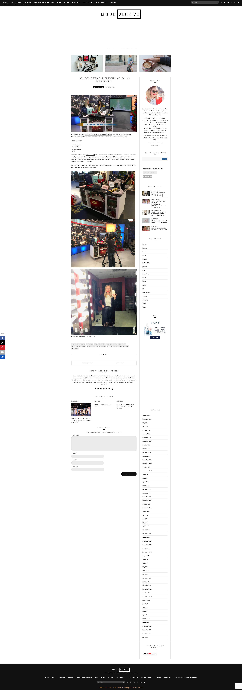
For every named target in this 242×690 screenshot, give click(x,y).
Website (75, 466)
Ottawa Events (88, 2)
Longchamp (102, 346)
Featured (144, 266)
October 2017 (146, 504)
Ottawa (75, 348)
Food (143, 270)
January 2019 (146, 456)
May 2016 (145, 567)
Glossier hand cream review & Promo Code (159, 221)
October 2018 (146, 467)
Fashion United (90, 154)
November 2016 (147, 545)
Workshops (7, 4)
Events (144, 252)
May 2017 (145, 522)
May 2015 (145, 611)
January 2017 (146, 537)
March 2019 (145, 448)
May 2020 (145, 423)
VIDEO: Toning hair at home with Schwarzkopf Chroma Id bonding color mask (158, 204)
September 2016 (147, 552)
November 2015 (147, 589)
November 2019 (147, 441)
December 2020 (147, 419)
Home (144, 281)
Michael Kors (124, 346)
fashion (90, 344)
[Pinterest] (2, 347)
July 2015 (145, 604)
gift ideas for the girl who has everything (110, 344)
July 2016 (145, 559)
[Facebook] (2, 338)
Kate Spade (92, 346)
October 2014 (146, 633)
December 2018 (147, 460)
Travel (144, 303)
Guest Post (145, 274)
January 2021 (146, 415)
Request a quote (102, 2)
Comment (76, 435)
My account (76, 2)
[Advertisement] (121, 33)
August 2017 (146, 511)
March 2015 (145, 618)
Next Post (120, 363)
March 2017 (145, 530)
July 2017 (145, 515)
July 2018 (145, 474)
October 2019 (146, 445)
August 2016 (146, 556)
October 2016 (146, 548)
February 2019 (146, 452)
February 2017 (146, 533)
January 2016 (146, 581)
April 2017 (145, 526)
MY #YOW (66, 2)
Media (59, 2)
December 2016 (147, 541)
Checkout (19, 2)
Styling (113, 2)
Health (144, 277)
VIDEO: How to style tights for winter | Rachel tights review (158, 214)
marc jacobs (113, 346)
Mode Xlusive (98, 87)
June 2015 (145, 607)
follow (164, 159)
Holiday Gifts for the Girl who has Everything (98, 134)
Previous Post (88, 363)
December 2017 (147, 496)
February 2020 (146, 430)
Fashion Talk (145, 263)
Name (75, 453)
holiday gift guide (79, 346)
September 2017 (147, 508)
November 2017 (147, 500)
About (5, 2)
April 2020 (145, 426)
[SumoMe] (2, 357)
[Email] (2, 352)
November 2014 (147, 630)
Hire (52, 2)
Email (75, 460)
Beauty (144, 244)
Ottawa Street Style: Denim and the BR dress (125, 406)
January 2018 (146, 493)
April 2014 (145, 637)
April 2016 (145, 570)
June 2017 (145, 519)
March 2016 (145, 574)
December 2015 (147, 585)
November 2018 (147, 463)
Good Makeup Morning (41, 2)
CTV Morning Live (79, 344)
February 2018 (146, 489)
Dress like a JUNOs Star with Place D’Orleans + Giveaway (81, 420)
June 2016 (145, 563)
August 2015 (146, 600)
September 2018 (147, 471)
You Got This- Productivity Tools (24, 4)
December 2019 (147, 437)
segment (82, 165)
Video (144, 307)
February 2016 (146, 578)
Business (144, 248)
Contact (28, 2)
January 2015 (146, 622)
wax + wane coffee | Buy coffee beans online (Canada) (158, 194)
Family (144, 255)
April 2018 (145, 482)
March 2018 (145, 485)
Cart (11, 2)
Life (143, 289)
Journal (144, 285)
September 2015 (147, 596)
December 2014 (147, 626)
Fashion (144, 259)
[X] (2, 342)
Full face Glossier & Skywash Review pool (159, 228)
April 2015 (145, 615)
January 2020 (146, 434)
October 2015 (146, 593)
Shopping (145, 300)
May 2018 (145, 478)
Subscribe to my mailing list (153, 168)
